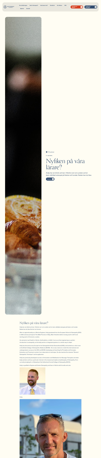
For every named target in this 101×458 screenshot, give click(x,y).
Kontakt (28, 8)
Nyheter (22, 8)
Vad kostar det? (44, 5)
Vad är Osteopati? (34, 5)
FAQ (65, 5)
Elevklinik (52, 5)
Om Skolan (59, 5)
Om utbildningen (23, 5)
